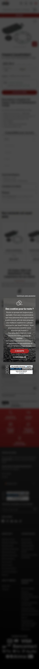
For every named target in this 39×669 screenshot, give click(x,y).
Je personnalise (19, 357)
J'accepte (20, 351)
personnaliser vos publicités (19, 343)
